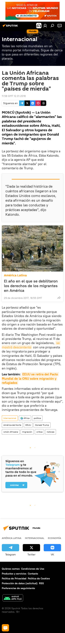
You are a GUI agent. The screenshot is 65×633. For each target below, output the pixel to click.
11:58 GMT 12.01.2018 (14, 96)
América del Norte (12, 425)
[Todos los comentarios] (5, 627)
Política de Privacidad (14, 578)
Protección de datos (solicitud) (20, 583)
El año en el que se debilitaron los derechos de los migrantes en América (31, 286)
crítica (39, 431)
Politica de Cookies (39, 578)
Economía (54, 538)
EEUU (28, 425)
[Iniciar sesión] (45, 25)
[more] (59, 297)
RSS (41, 583)
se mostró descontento (31, 345)
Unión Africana (10, 431)
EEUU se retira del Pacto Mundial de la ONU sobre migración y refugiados (30, 378)
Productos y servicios (14, 573)
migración (27, 431)
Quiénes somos (11, 568)
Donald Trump (42, 425)
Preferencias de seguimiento (18, 588)
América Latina (15, 275)
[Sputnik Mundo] (11, 27)
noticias (50, 431)
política (37, 418)
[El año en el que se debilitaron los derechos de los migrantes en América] (32, 248)
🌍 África (24, 418)
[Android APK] (13, 598)
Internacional (9, 418)
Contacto (33, 573)
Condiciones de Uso (32, 568)
